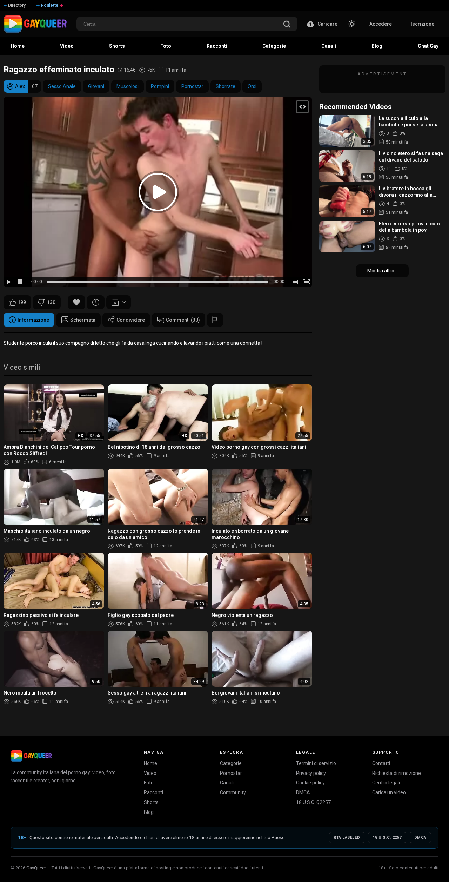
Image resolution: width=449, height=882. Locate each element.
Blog (149, 812)
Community (233, 792)
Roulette (50, 5)
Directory (17, 5)
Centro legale (387, 782)
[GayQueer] (31, 756)
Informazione (33, 320)
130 (51, 302)
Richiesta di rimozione (396, 773)
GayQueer (36, 867)
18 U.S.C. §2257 (313, 802)
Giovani (96, 86)
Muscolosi (127, 86)
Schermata (82, 320)
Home (150, 763)
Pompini (160, 86)
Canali (227, 782)
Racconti (153, 792)
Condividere (130, 320)
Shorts (151, 802)
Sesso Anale (62, 86)
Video (150, 773)
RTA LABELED (347, 837)
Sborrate (225, 86)
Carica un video (389, 792)
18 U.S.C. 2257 (387, 837)
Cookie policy (310, 782)
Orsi (252, 86)
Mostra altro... (382, 271)
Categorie (231, 763)
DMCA (303, 792)
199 (22, 302)
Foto (149, 782)
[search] (286, 25)
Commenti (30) (183, 320)
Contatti (381, 763)
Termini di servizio (316, 763)
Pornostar (192, 86)
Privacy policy (311, 773)
